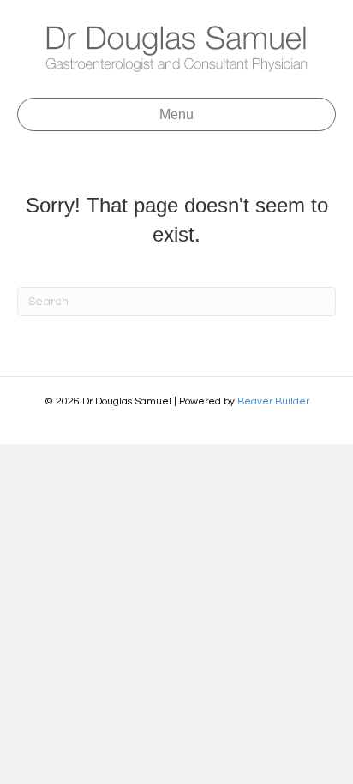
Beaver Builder (273, 401)
